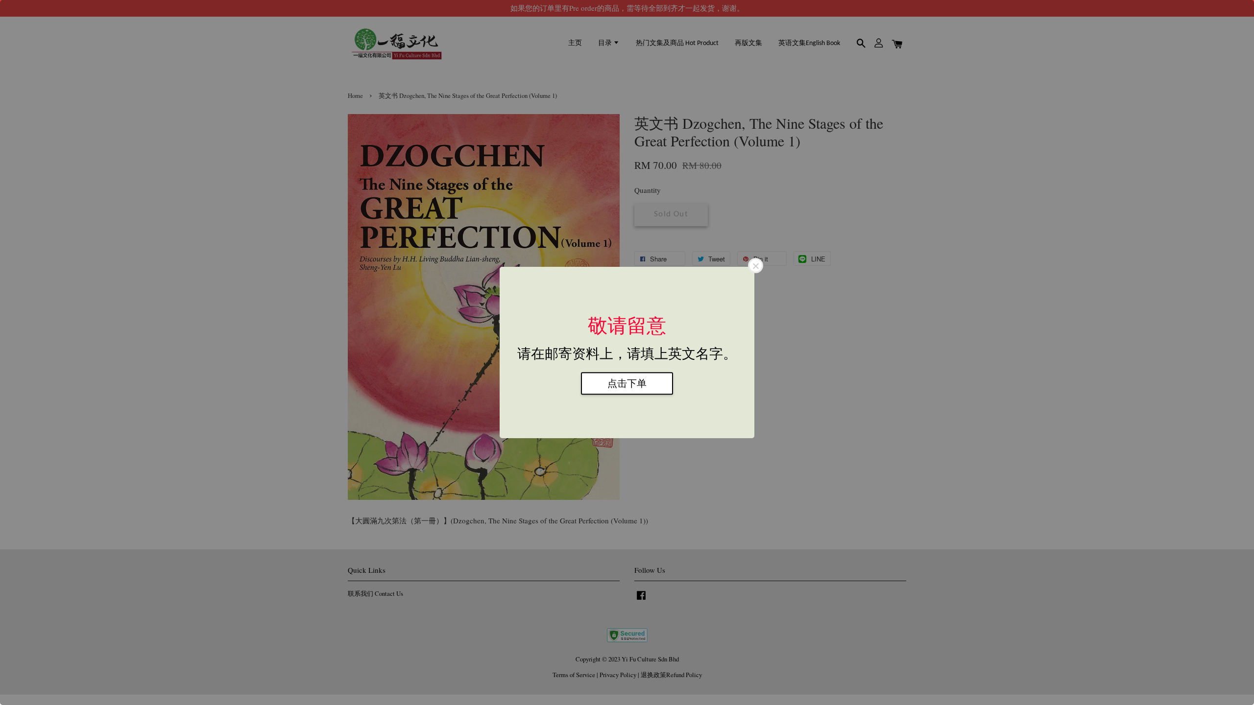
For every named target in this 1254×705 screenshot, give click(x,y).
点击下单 (627, 383)
